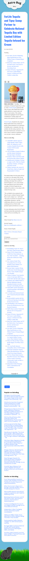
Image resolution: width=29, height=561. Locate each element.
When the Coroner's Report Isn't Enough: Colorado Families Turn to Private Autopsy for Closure (14, 487)
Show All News (8, 232)
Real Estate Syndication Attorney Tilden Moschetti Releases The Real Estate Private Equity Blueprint (15, 351)
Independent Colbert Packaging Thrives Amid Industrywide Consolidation (14, 365)
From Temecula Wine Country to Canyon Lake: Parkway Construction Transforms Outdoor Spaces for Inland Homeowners (14, 481)
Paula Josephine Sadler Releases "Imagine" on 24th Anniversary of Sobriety (13, 522)
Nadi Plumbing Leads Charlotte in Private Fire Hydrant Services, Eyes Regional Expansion (15, 305)
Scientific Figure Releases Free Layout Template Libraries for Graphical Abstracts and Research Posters (13, 468)
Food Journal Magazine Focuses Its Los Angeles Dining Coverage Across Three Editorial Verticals (15, 337)
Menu (14, 6)
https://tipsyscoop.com (16, 220)
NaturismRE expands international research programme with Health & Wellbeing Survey (15, 289)
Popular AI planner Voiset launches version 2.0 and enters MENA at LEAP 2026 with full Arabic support (15, 276)
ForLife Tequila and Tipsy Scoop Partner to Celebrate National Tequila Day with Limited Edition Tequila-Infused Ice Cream (14, 30)
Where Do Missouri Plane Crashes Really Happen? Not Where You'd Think (15, 342)
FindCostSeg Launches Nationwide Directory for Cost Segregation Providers (15, 310)
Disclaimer (15, 232)
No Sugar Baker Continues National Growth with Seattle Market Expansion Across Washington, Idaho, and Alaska (14, 528)
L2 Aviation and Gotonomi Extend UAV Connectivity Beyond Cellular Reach (15, 294)
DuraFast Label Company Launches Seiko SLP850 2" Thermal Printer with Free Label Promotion (14, 534)
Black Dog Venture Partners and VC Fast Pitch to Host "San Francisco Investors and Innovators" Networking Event (14, 499)
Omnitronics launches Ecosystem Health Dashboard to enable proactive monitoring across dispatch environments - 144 (13, 404)
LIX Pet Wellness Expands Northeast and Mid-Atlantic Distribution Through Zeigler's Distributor (16, 153)
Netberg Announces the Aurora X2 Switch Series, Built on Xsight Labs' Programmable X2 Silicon (15, 169)
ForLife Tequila (12, 107)
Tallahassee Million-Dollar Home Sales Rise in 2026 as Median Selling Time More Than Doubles (14, 516)
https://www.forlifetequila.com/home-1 (13, 225)
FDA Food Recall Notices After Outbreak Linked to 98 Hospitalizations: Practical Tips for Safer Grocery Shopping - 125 (13, 419)
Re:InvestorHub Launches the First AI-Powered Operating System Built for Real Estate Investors (15, 299)
